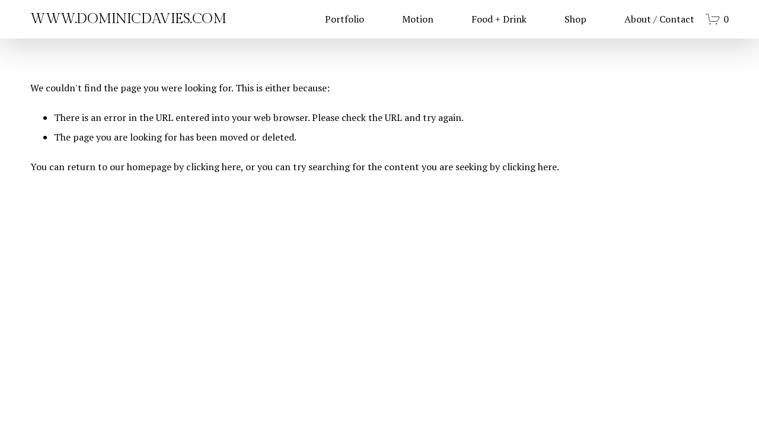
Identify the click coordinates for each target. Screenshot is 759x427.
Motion (417, 19)
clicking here (213, 166)
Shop (575, 19)
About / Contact (659, 19)
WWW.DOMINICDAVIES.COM (128, 19)
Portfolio (344, 19)
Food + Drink (499, 19)
